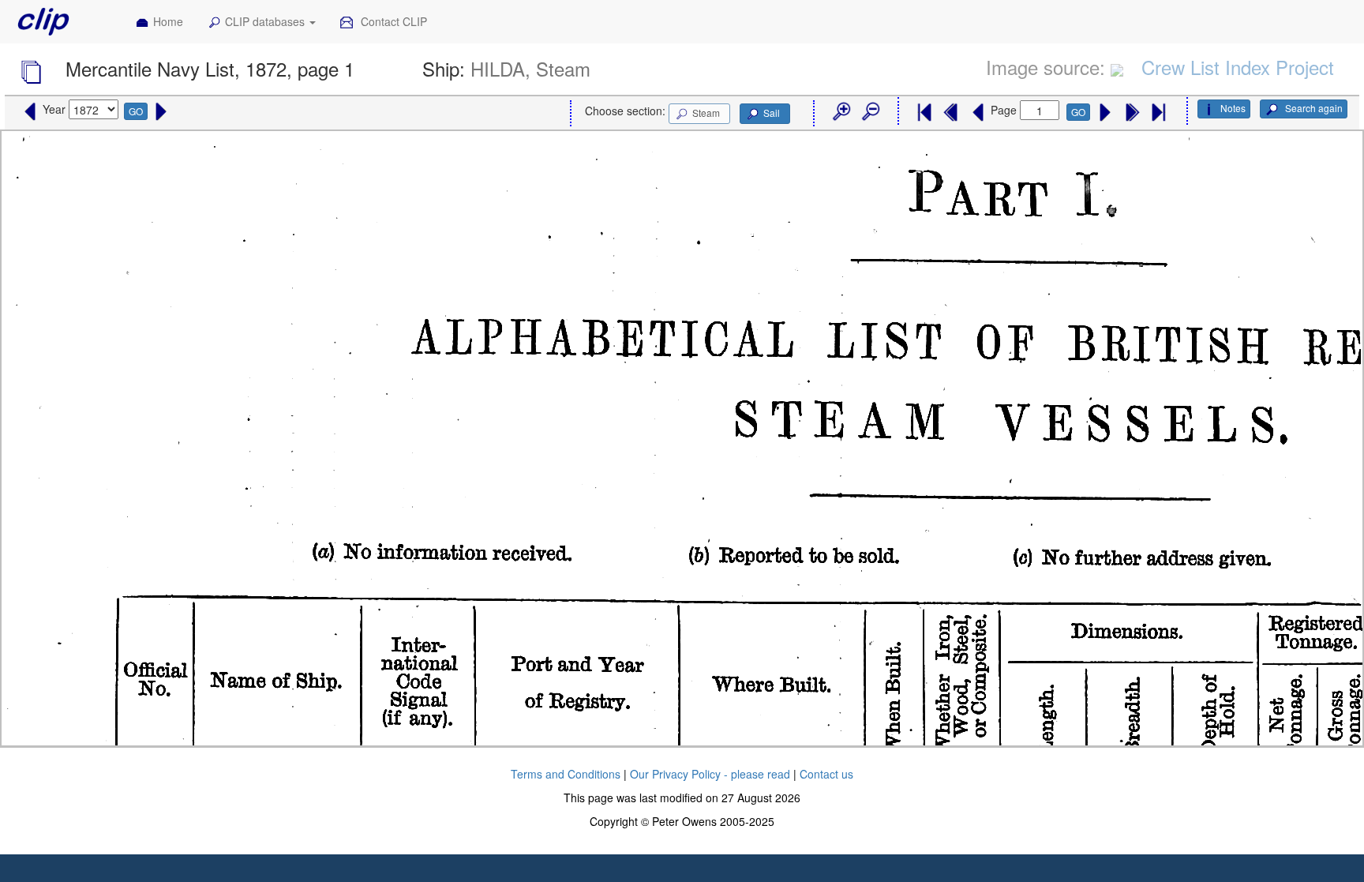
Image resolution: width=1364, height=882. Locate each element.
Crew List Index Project (1237, 67)
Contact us (826, 774)
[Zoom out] (870, 112)
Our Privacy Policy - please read (710, 774)
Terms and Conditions (565, 774)
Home (168, 21)
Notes (1233, 107)
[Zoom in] (840, 112)
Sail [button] (771, 112)
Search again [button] (1313, 107)
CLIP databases (266, 21)
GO (136, 111)
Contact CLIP (392, 21)
